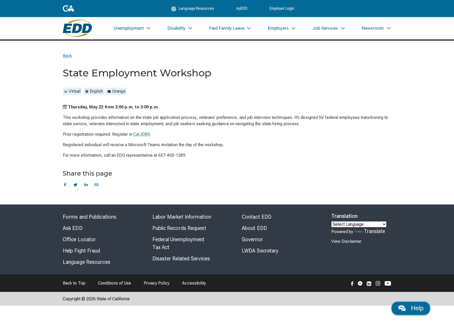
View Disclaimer (346, 241)
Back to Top (74, 283)
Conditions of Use (114, 283)
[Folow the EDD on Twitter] (360, 283)
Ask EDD (72, 228)
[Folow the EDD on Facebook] (352, 283)
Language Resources (86, 262)
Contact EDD (256, 217)
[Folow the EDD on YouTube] (388, 283)
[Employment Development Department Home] (77, 28)
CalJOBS (141, 134)
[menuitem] (132, 28)
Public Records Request (179, 228)
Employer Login (282, 8)
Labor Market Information (181, 217)
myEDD (241, 8)
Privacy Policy (156, 283)
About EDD (254, 228)
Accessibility (194, 283)
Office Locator (79, 239)
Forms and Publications (89, 217)
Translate (374, 231)
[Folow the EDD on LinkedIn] (369, 283)
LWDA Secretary (260, 251)
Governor (252, 239)
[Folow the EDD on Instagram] (378, 283)
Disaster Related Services (181, 258)
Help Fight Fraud (81, 251)
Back (67, 55)
